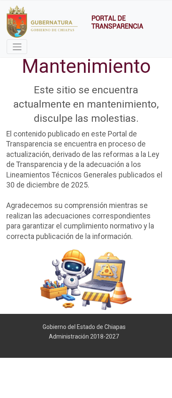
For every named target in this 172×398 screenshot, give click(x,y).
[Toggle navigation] (17, 46)
